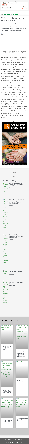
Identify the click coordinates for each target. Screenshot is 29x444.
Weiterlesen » (11, 187)
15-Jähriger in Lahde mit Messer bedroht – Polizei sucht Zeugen (16, 271)
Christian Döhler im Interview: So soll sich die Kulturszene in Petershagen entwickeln (17, 283)
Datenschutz (19, 442)
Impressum (9, 442)
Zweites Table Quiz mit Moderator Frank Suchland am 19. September (16, 184)
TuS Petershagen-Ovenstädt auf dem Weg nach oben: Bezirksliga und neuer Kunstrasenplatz (17, 201)
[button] (24, 13)
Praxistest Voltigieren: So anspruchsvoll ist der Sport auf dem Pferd (16, 236)
